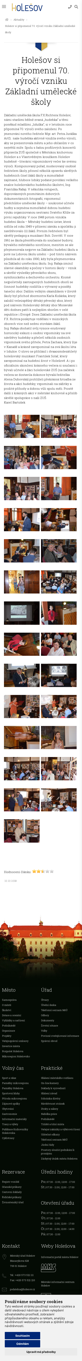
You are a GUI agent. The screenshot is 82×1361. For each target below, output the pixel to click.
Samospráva (9, 999)
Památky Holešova (12, 1088)
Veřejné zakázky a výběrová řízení (60, 1129)
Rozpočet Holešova (12, 1051)
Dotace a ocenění (11, 1015)
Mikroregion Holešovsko (16, 1056)
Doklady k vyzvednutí (53, 1088)
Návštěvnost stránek (53, 1103)
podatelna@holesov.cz (22, 1289)
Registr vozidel (10, 1181)
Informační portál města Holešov (59, 1257)
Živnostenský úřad (12, 1202)
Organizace (8, 1030)
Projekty (6, 1035)
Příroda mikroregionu (14, 1098)
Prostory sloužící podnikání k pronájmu (57, 1151)
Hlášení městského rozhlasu (57, 1077)
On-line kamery (50, 1083)
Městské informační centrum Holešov (57, 1283)
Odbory (45, 1015)
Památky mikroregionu (15, 1083)
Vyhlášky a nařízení (13, 1020)
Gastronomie (9, 1113)
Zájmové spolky (11, 1103)
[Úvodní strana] (7, 19)
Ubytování (8, 1108)
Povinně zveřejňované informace (60, 1035)
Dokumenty (47, 1020)
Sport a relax (9, 1077)
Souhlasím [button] (22, 1335)
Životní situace (49, 1025)
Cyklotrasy (8, 1138)
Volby (44, 1030)
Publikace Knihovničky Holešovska (15, 1131)
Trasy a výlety (10, 1124)
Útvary (45, 999)
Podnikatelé (8, 1025)
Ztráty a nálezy (49, 1108)
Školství (6, 1010)
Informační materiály (14, 1119)
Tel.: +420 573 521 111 (22, 1275)
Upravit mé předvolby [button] (41, 1351)
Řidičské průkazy (11, 1197)
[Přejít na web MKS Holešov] (60, 1267)
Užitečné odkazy (50, 1134)
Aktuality (19, 19)
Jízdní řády (47, 1144)
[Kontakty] (70, 7)
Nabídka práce (49, 1113)
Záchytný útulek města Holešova (59, 1158)
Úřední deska (48, 1005)
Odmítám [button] (22, 1343)
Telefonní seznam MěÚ (54, 1010)
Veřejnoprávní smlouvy (15, 1040)
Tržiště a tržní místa (52, 1124)
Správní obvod (49, 1040)
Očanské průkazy (11, 1186)
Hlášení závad (49, 1093)
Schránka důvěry (50, 1098)
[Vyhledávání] (76, 7)
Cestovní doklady (12, 1192)
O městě (6, 1005)
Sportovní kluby (11, 1093)
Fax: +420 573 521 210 (22, 1280)
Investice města (11, 1046)
